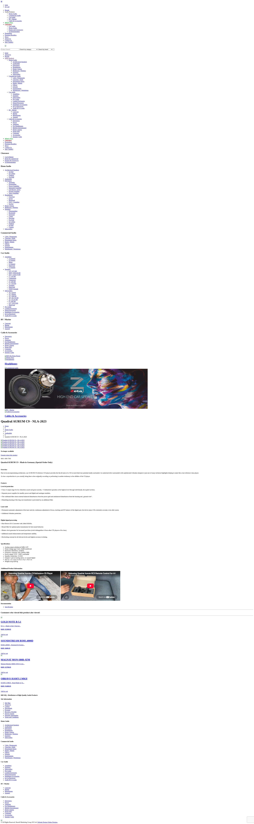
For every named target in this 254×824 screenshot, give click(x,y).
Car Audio (12, 17)
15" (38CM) (12, 296)
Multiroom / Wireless (19, 71)
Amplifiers (16, 94)
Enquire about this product (9, 455)
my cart (7, 7)
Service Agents (9, 714)
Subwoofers (16, 74)
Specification (9, 607)
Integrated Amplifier (15, 188)
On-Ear (11, 204)
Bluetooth (12, 200)
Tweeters (11, 285)
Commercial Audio (15, 15)
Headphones (17, 67)
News (6, 37)
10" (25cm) (12, 292)
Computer (16, 133)
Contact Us (8, 40)
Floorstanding (13, 211)
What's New (9, 23)
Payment (7, 710)
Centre (11, 216)
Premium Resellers (10, 35)
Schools (15, 87)
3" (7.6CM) (12, 283)
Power (15, 122)
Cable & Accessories (15, 21)
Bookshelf (12, 213)
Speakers (15, 72)
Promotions (8, 33)
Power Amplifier (14, 186)
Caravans (16, 112)
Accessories (16, 135)
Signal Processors (18, 103)
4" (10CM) (12, 282)
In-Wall (11, 172)
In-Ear (11, 198)
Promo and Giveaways (16, 30)
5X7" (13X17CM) (14, 275)
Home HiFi (16, 131)
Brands (7, 10)
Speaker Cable (17, 137)
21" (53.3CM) (13, 300)
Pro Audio (16, 99)
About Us (8, 39)
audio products (9, 58)
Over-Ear (12, 197)
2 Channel (12, 258)
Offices (15, 85)
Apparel (15, 117)
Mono (11, 262)
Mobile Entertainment (19, 128)
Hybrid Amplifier (14, 191)
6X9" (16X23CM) (14, 273)
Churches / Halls (18, 80)
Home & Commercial (11, 159)
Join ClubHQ (9, 42)
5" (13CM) (12, 276)
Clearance (8, 24)
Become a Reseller (10, 712)
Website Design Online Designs (47, 822)
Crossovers (12, 280)
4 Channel (12, 260)
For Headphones (18, 126)
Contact (7, 706)
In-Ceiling (12, 173)
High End (12, 266)
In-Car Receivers (18, 106)
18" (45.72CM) (13, 298)
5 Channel (12, 267)
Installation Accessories (20, 105)
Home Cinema (17, 69)
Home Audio (13, 14)
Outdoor (11, 175)
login (6, 5)
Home (7, 426)
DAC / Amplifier (14, 202)
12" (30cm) (12, 294)
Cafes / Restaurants (19, 78)
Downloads (8, 708)
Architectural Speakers (20, 62)
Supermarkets (17, 88)
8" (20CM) (12, 301)
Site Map (7, 703)
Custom (11, 227)
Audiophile (16, 63)
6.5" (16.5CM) (13, 303)
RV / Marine (13, 19)
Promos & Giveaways (12, 160)
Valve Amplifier (14, 193)
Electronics (16, 65)
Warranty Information (11, 715)
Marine (15, 113)
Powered (11, 218)
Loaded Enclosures (19, 101)
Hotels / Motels (17, 83)
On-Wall (11, 177)
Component (12, 278)
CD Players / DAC (15, 190)
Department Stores (18, 81)
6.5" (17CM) (13, 271)
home (6, 53)
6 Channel (12, 264)
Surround (12, 215)
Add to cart (4, 634)
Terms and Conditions (12, 717)
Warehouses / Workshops (20, 90)
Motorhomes (17, 115)
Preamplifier (12, 184)
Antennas (16, 124)
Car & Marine (9, 157)
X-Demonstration (14, 31)
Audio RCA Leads (19, 108)
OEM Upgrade (13, 289)
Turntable (12, 182)
